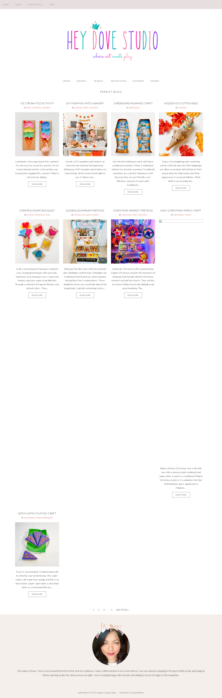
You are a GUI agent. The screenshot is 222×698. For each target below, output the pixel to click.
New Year (86, 214)
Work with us (35, 4)
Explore (154, 81)
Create (66, 81)
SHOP (51, 4)
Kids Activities (118, 81)
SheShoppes (137, 693)
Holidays (81, 81)
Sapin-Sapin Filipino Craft (37, 513)
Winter (95, 214)
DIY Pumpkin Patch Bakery (85, 103)
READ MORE (37, 184)
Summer (46, 107)
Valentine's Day (42, 214)
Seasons (98, 81)
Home (6, 4)
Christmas (127, 214)
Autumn (79, 107)
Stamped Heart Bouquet (37, 210)
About (18, 4)
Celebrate (138, 81)
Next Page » (122, 610)
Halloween (134, 107)
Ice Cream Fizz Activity (37, 103)
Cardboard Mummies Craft (133, 103)
